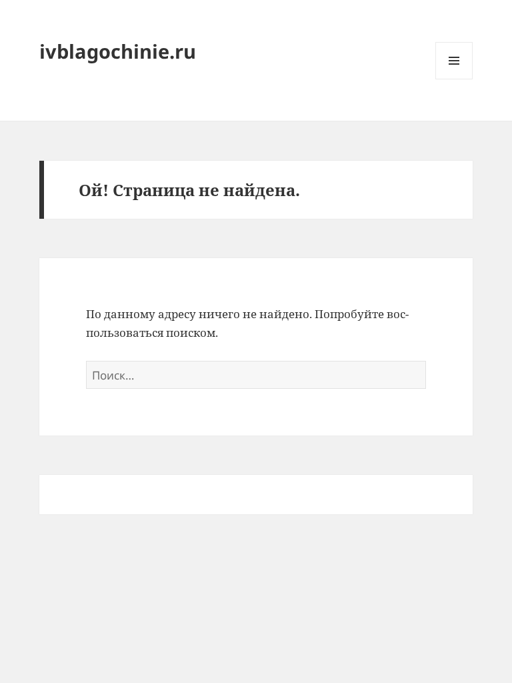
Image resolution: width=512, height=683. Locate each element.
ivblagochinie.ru (117, 51)
